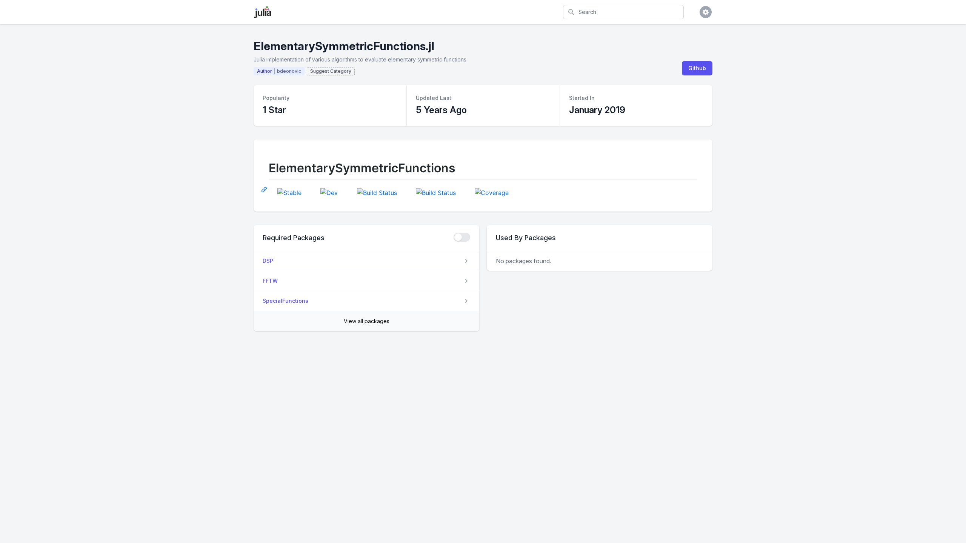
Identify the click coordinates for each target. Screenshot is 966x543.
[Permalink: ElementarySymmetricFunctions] (265, 189)
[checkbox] (462, 237)
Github (697, 68)
